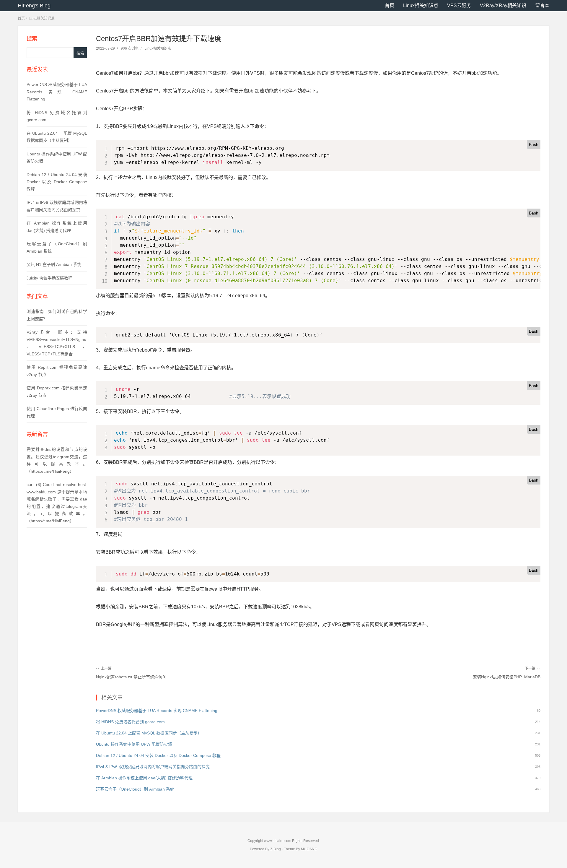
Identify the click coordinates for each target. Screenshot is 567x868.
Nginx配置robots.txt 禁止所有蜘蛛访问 (131, 676)
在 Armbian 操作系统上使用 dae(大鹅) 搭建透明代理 (144, 778)
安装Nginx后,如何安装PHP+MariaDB (506, 676)
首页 (389, 5)
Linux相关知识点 (420, 5)
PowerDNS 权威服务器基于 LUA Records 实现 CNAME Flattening (57, 91)
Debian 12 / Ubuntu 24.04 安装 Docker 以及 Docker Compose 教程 (57, 181)
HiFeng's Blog (34, 6)
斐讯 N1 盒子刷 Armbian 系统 (54, 264)
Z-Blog (275, 849)
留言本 (542, 5)
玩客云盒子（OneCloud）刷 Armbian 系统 (135, 789)
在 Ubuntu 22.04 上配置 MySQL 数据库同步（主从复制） (149, 733)
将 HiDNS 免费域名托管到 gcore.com (130, 721)
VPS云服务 (459, 5)
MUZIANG (309, 849)
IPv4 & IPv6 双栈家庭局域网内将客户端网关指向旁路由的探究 (153, 766)
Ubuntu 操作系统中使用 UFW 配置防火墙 (134, 744)
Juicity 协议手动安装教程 (49, 278)
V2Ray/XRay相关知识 (503, 5)
